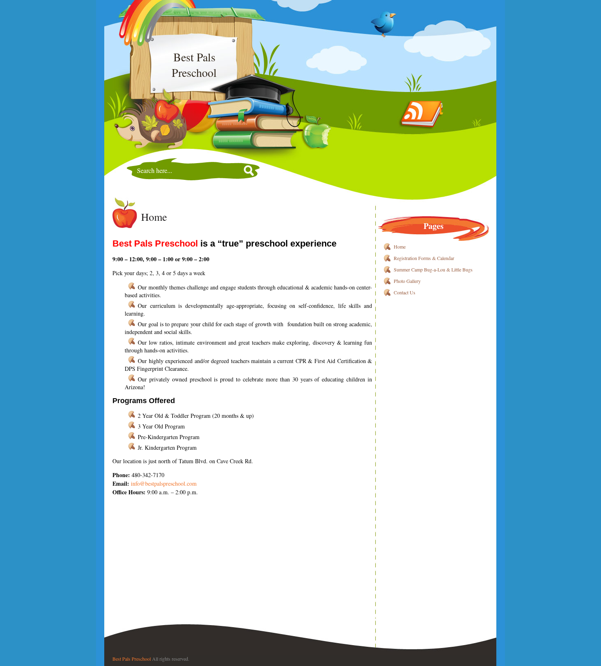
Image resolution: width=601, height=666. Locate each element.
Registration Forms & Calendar (424, 258)
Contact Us (404, 292)
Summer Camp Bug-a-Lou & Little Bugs (433, 269)
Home (154, 217)
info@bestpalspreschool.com (164, 483)
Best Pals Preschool (131, 658)
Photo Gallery (407, 281)
